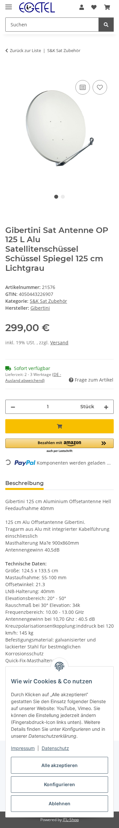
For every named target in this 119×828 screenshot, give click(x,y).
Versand (59, 342)
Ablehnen (59, 803)
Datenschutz (55, 748)
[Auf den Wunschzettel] (100, 87)
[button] (82, 7)
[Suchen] (106, 24)
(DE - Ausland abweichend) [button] (33, 377)
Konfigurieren (59, 784)
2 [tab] (63, 197)
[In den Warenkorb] (10, 71)
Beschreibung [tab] (24, 483)
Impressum (23, 748)
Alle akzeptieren (59, 765)
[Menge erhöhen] (106, 407)
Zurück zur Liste (25, 50)
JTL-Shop (71, 819)
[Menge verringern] (13, 407)
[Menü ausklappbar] (8, 4)
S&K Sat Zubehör (48, 301)
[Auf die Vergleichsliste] (82, 87)
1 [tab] (56, 197)
